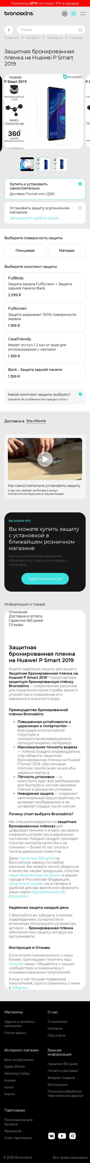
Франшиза (12, 1131)
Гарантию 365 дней (36, 858)
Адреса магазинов (45, 579)
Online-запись (15, 1033)
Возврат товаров (61, 1078)
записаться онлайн (26, 883)
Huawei (10, 1080)
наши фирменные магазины (35, 875)
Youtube (16, 964)
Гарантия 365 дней (63, 1064)
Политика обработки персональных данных (65, 1093)
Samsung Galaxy (17, 1073)
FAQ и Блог (57, 1036)
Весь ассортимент (19, 1060)
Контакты (55, 1029)
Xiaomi (9, 1094)
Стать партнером (18, 1138)
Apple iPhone (14, 1067)
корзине (72, 3)
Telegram (20, 988)
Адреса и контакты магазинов (19, 1024)
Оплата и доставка (63, 1071)
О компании (57, 1022)
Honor (9, 1087)
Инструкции (58, 1085)
